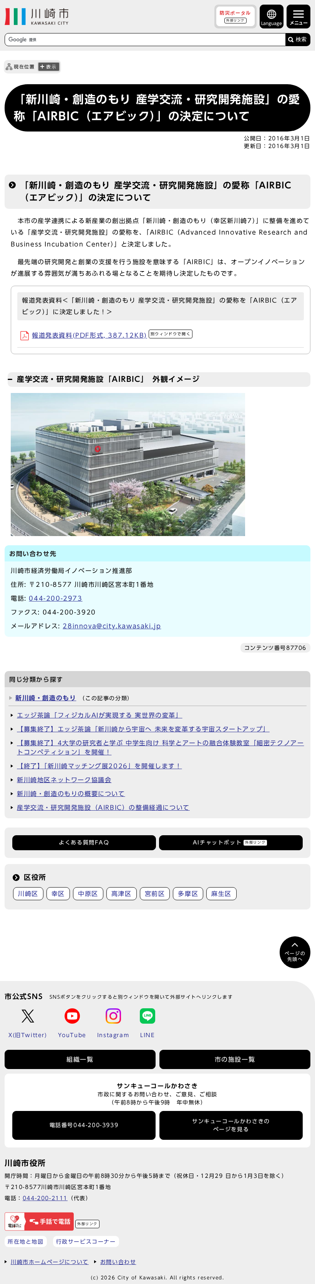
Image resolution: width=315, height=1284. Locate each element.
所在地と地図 (26, 1241)
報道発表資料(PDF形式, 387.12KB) (111, 335)
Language (271, 23)
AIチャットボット (229, 842)
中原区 (88, 894)
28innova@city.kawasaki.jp (112, 626)
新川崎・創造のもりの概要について (71, 794)
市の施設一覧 (235, 1059)
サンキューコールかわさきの (231, 1125)
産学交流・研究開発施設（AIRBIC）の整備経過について (103, 807)
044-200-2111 (45, 1198)
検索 (301, 39)
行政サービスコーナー (86, 1241)
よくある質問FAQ (84, 842)
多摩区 (188, 894)
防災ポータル (235, 16)
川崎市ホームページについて (50, 1262)
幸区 (58, 894)
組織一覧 (79, 1059)
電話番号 (84, 1125)
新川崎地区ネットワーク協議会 (64, 780)
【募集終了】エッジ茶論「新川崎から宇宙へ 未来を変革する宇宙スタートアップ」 (143, 729)
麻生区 (221, 894)
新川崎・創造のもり (45, 698)
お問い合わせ (118, 1262)
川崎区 (28, 894)
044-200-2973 (55, 598)
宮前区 (155, 894)
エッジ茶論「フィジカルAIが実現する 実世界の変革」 (99, 715)
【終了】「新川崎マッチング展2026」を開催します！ (99, 766)
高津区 (121, 894)
